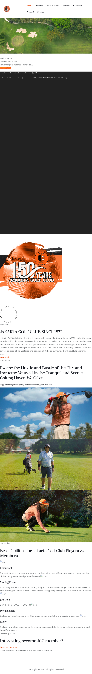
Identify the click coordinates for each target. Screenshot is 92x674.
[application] (46, 153)
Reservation (5, 68)
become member (8, 647)
